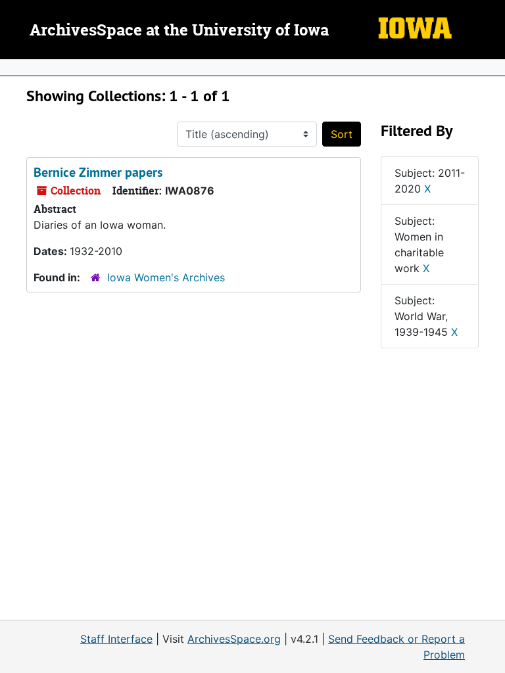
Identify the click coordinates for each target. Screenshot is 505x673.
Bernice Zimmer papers (98, 172)
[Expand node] (492, 67)
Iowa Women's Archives (166, 277)
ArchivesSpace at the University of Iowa (179, 31)
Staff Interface (116, 638)
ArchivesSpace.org (234, 638)
